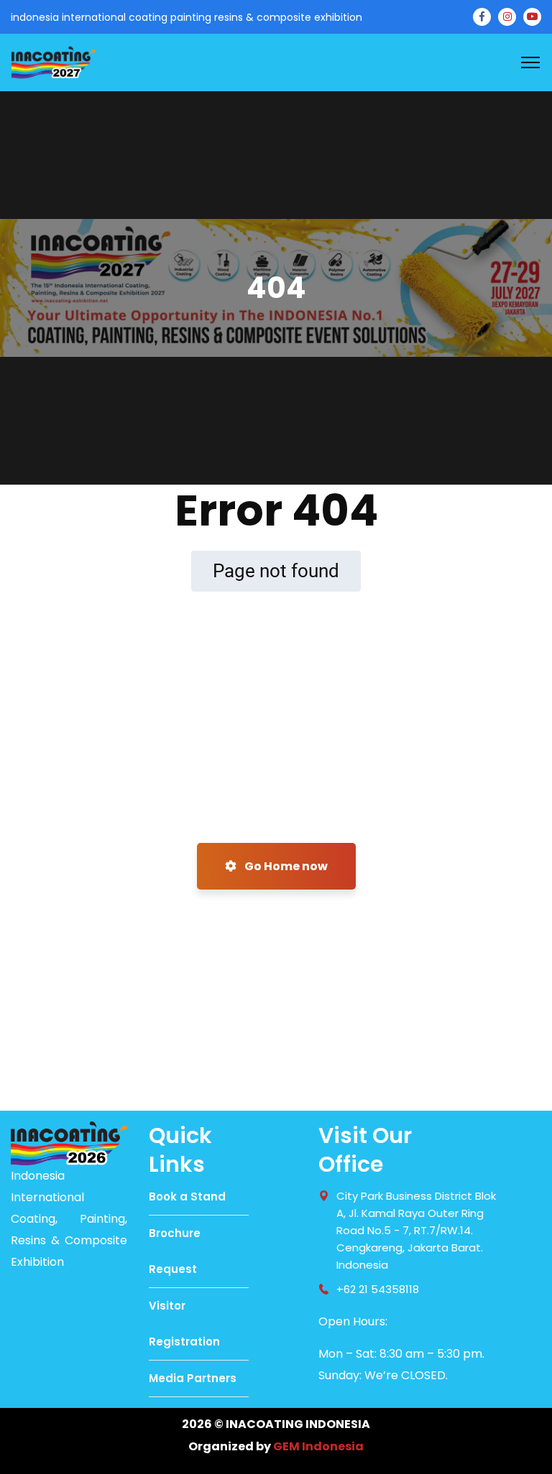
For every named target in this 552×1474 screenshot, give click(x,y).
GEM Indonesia (318, 1446)
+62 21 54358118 (377, 1289)
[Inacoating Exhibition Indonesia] (53, 61)
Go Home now (285, 866)
